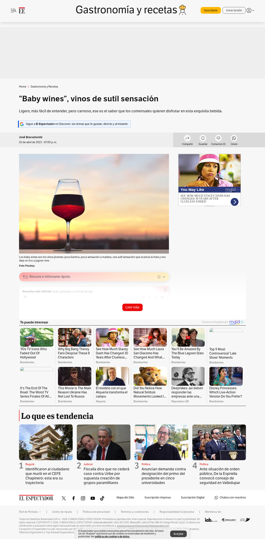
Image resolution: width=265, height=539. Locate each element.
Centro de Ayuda (62, 511)
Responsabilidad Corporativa (177, 511)
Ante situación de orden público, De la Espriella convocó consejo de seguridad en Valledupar (220, 476)
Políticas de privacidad (96, 511)
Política (146, 464)
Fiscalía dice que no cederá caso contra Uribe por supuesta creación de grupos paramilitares (106, 476)
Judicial (88, 464)
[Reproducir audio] (25, 297)
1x (155, 297)
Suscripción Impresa (158, 497)
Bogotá (29, 464)
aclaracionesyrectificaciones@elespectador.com (143, 525)
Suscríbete (211, 10)
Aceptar (178, 534)
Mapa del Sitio (125, 497)
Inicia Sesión (234, 10)
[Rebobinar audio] (143, 297)
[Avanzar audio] (149, 297)
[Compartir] (187, 139)
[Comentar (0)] (218, 139)
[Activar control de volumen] (162, 298)
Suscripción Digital (192, 497)
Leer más (132, 307)
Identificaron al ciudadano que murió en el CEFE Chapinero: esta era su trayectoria (47, 476)
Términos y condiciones (135, 511)
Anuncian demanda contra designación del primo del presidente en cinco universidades (164, 476)
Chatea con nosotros (233, 497)
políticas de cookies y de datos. (112, 536)
